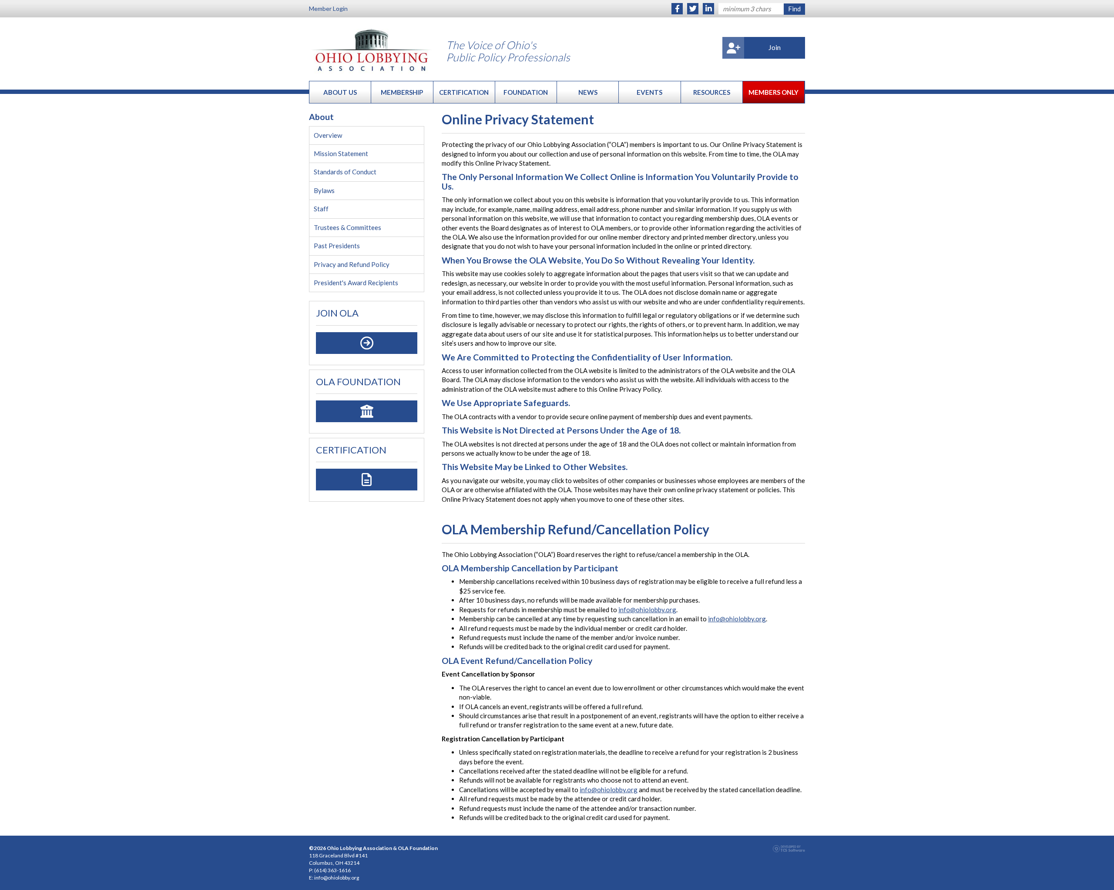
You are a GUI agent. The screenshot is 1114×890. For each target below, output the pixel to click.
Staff (321, 209)
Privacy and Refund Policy (351, 264)
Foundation (525, 92)
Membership (402, 92)
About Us (340, 92)
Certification (464, 92)
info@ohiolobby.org (647, 609)
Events (649, 92)
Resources (711, 92)
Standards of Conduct (345, 172)
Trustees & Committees (347, 227)
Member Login (328, 8)
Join (774, 47)
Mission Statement (341, 153)
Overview (328, 135)
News (587, 92)
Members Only (773, 92)
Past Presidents (337, 246)
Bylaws (324, 190)
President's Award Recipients (356, 283)
